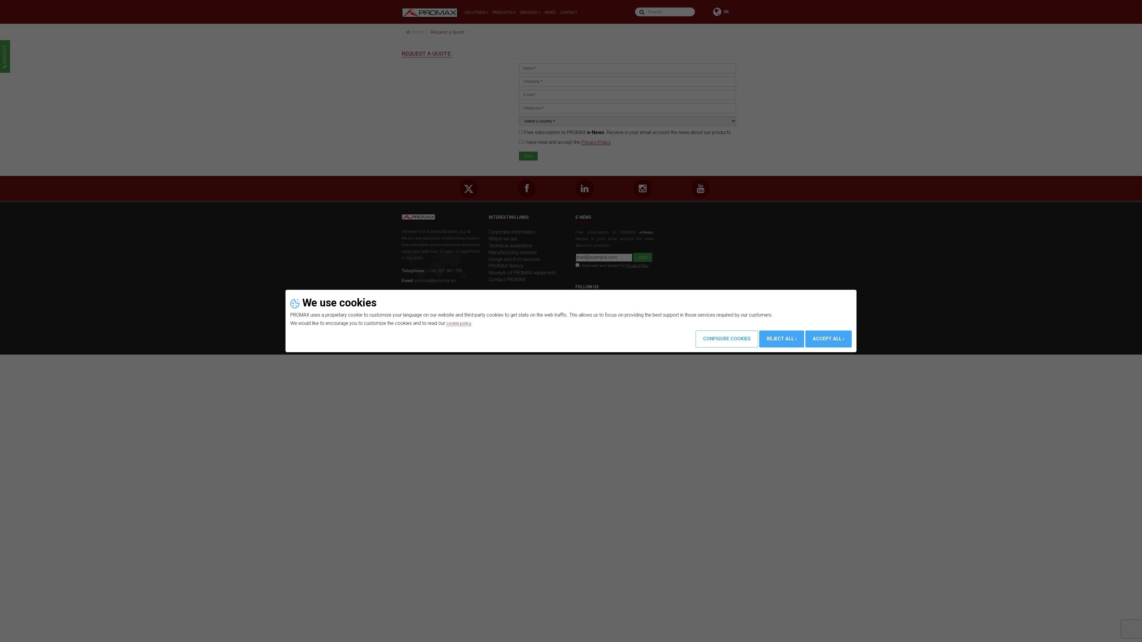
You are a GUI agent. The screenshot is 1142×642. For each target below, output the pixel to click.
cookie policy (460, 323)
